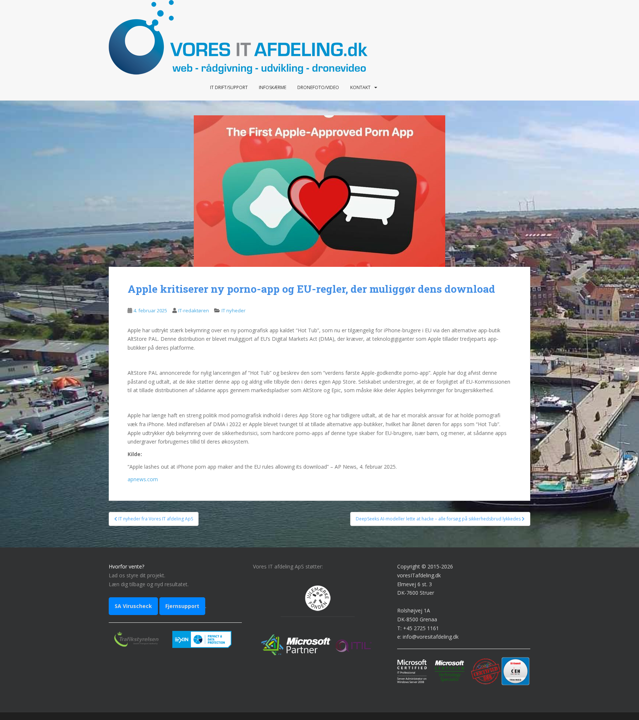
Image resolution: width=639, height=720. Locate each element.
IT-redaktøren (193, 310)
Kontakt (360, 87)
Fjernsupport (182, 605)
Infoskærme (272, 87)
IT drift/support (229, 87)
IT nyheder (234, 310)
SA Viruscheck (133, 605)
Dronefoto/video (318, 87)
